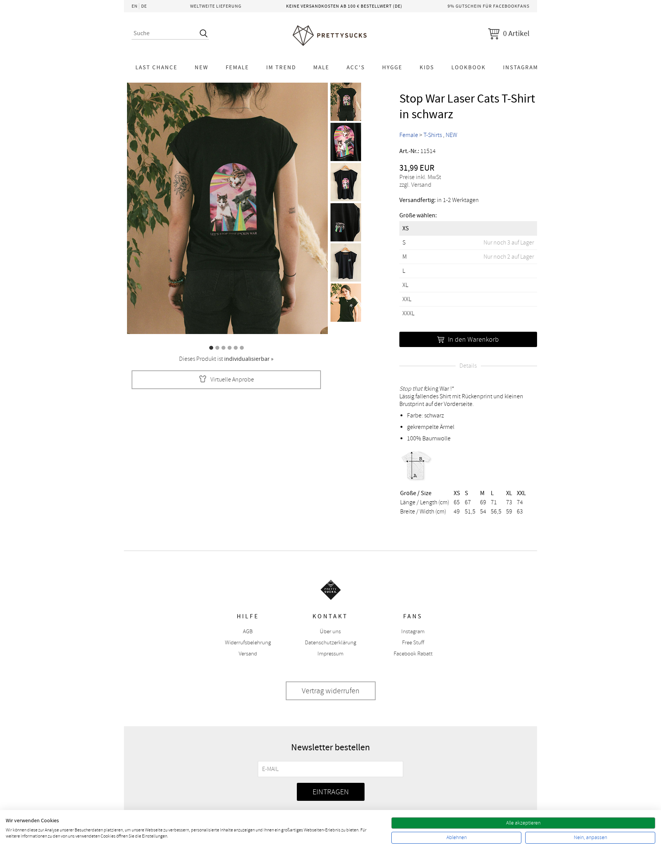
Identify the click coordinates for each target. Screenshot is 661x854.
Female (237, 67)
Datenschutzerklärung (330, 642)
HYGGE (392, 67)
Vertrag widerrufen (331, 691)
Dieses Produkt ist (226, 359)
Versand (248, 653)
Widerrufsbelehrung (248, 642)
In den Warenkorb (473, 339)
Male (321, 67)
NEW (201, 67)
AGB (248, 631)
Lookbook (468, 67)
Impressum (330, 653)
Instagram (520, 67)
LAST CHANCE (156, 67)
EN (135, 6)
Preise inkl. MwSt (420, 177)
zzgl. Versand (415, 185)
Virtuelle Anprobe (232, 379)
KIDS (427, 67)
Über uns (330, 631)
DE (144, 6)
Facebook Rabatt (413, 653)
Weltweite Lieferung (215, 6)
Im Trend (281, 67)
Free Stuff (413, 642)
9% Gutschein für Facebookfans (488, 6)
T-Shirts (432, 135)
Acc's (356, 67)
